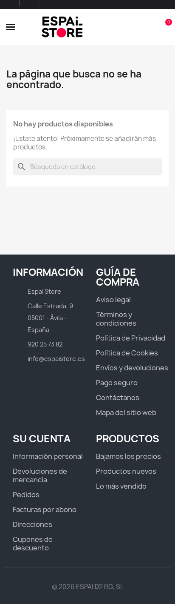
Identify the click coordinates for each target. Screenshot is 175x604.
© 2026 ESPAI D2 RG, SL (88, 586)
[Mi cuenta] (150, 27)
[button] (10, 26)
